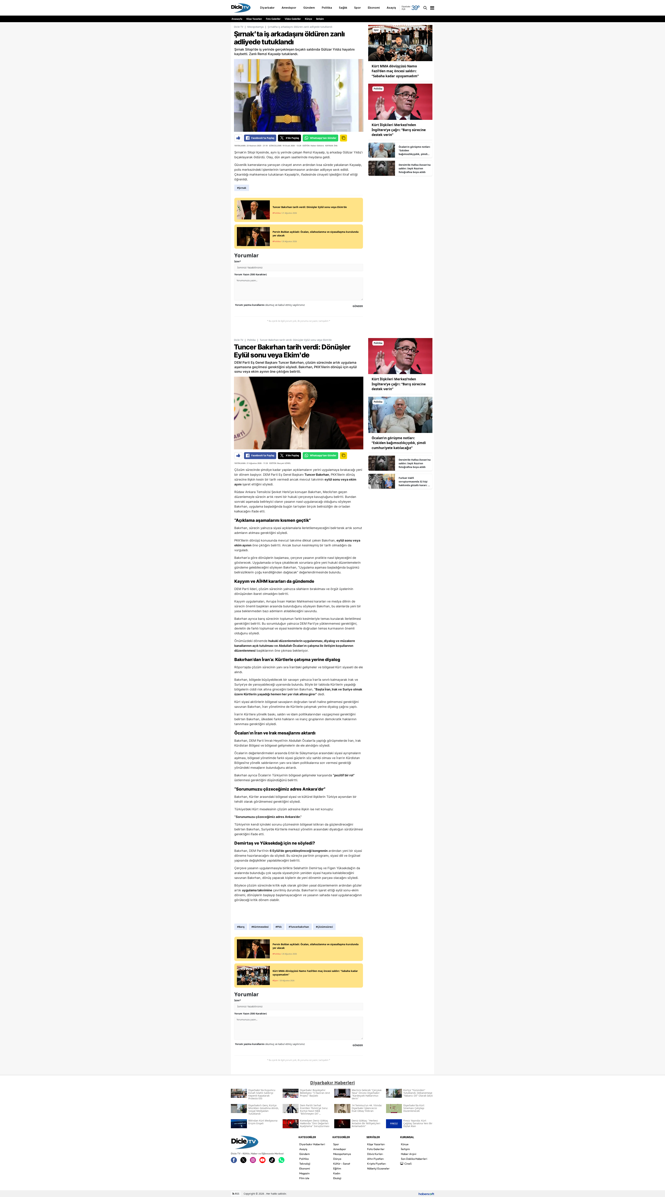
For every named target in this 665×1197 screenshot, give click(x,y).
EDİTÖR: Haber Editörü (313, 145)
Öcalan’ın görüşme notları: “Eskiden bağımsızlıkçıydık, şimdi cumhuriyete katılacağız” (414, 150)
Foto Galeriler (273, 19)
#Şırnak (241, 187)
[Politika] (400, 101)
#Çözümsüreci (324, 926)
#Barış (241, 926)
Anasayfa (237, 19)
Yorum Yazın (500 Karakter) (250, 274)
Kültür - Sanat (341, 1163)
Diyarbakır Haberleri (312, 1144)
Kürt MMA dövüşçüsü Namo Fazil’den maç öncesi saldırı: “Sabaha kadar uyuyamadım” (395, 71)
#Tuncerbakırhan (299, 926)
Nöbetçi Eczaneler (378, 1168)
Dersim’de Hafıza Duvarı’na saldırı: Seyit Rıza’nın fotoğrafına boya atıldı (415, 168)
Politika (251, 340)
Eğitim (337, 1168)
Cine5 (408, 1163)
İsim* (237, 261)
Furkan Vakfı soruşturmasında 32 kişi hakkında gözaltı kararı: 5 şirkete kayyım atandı (414, 481)
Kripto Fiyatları (376, 1163)
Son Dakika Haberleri (414, 1158)
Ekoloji (337, 1178)
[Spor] (400, 43)
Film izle (304, 1178)
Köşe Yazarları (254, 19)
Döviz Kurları (375, 1154)
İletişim (320, 19)
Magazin (304, 1173)
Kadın (336, 1173)
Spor (336, 1144)
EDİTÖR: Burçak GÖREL (280, 463)
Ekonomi (304, 1168)
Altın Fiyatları (375, 1158)
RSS (236, 1193)
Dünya (337, 1158)
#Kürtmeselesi (260, 926)
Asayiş (303, 1149)
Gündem (304, 1154)
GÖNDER (358, 306)
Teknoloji (304, 1163)
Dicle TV (238, 26)
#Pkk (279, 926)
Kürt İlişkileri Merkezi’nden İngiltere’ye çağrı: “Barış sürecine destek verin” (399, 130)
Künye (308, 19)
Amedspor (339, 1149)
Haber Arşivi (408, 1154)
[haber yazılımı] (426, 1193)
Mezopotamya (255, 26)
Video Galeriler (293, 19)
